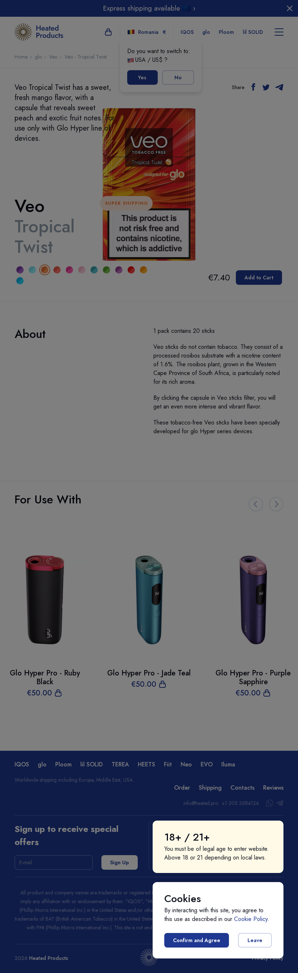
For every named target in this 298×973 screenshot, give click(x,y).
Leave (254, 940)
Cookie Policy (250, 919)
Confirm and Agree (196, 940)
